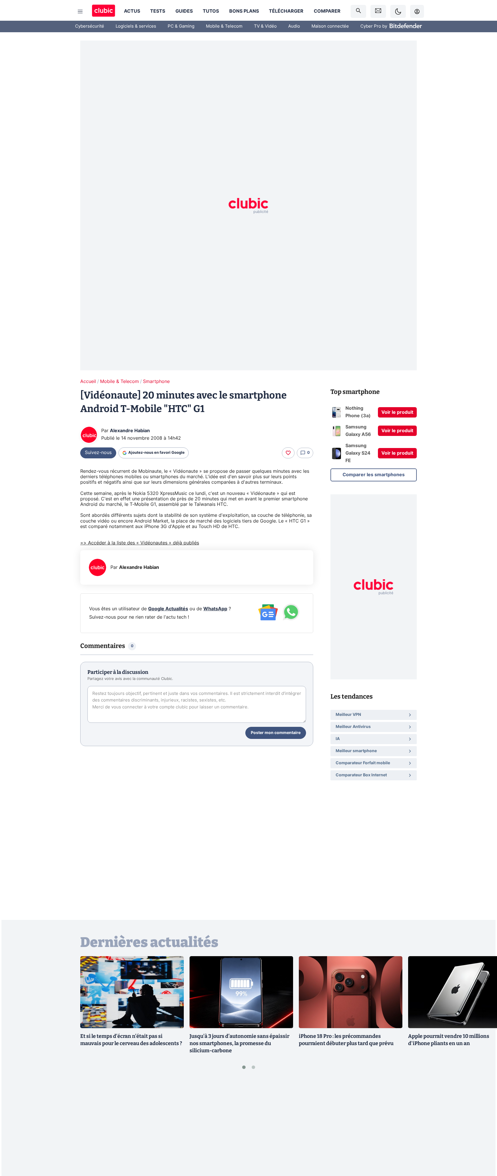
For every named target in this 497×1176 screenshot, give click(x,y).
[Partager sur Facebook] (482, 1126)
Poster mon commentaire (276, 733)
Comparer (327, 11)
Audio (294, 26)
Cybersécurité (89, 26)
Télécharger (286, 11)
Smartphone (156, 381)
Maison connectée (330, 26)
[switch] (398, 11)
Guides (184, 11)
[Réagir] (288, 453)
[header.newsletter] (378, 11)
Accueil (88, 381)
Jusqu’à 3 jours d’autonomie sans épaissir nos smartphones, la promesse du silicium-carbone (239, 1043)
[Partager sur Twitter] (482, 1145)
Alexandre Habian (130, 430)
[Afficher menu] (80, 11)
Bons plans (244, 11)
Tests (157, 11)
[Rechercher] (358, 11)
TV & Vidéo (265, 26)
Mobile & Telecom (224, 26)
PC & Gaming (181, 26)
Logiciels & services (136, 26)
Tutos (211, 11)
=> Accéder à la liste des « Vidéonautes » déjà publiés (139, 543)
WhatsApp (215, 609)
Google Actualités (168, 609)
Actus (132, 11)
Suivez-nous (98, 452)
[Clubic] (103, 11)
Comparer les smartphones (374, 474)
